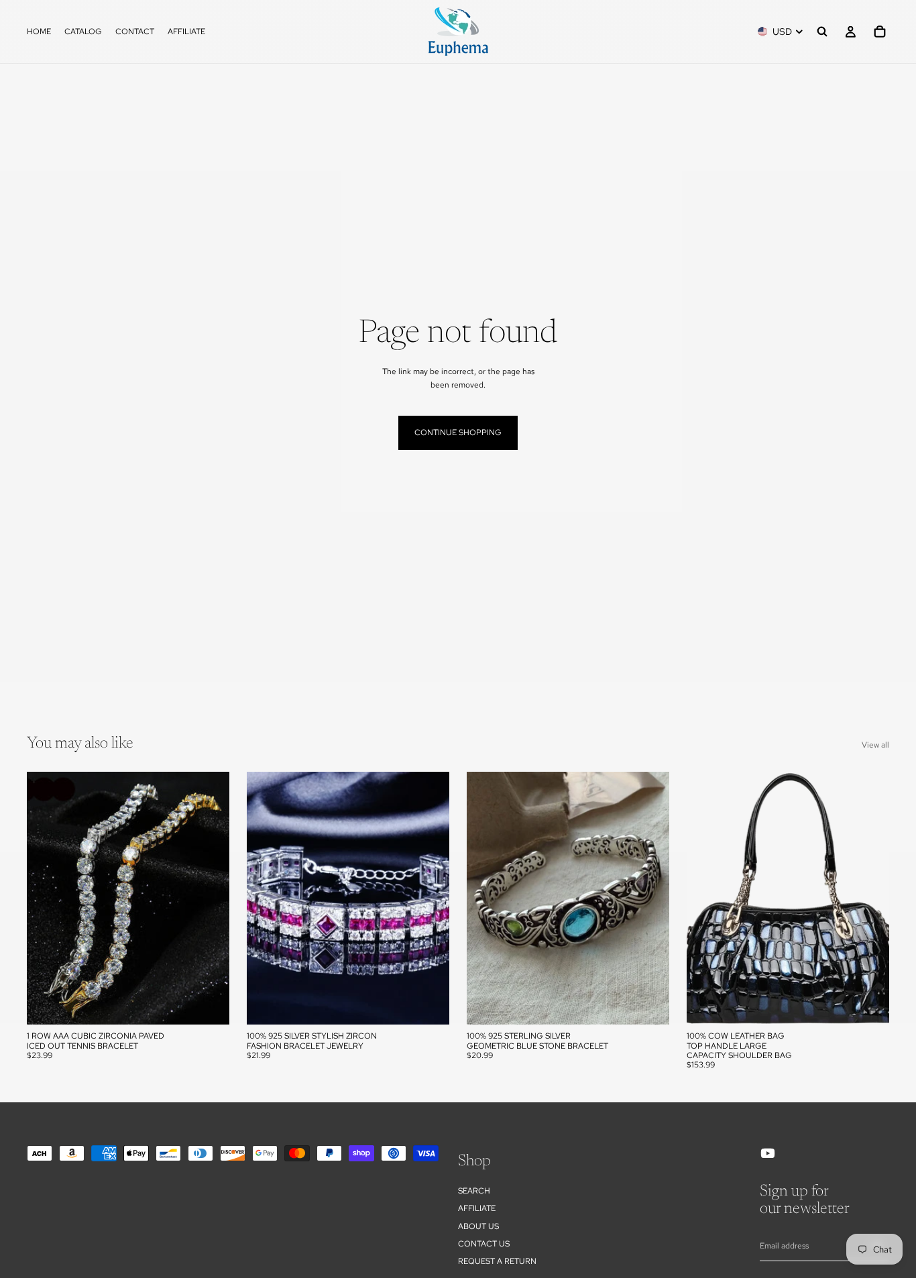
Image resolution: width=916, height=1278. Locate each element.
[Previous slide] (47, 898)
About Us (478, 1225)
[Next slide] (209, 898)
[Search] (822, 31)
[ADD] (648, 1004)
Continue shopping (458, 432)
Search (474, 1190)
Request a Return (497, 1261)
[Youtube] (768, 1153)
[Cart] (880, 31)
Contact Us (484, 1243)
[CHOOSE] (208, 1004)
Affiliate (477, 1208)
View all (875, 745)
